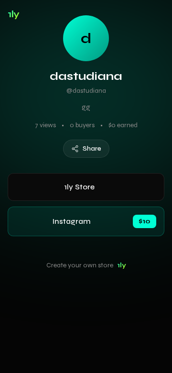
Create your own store (86, 265)
